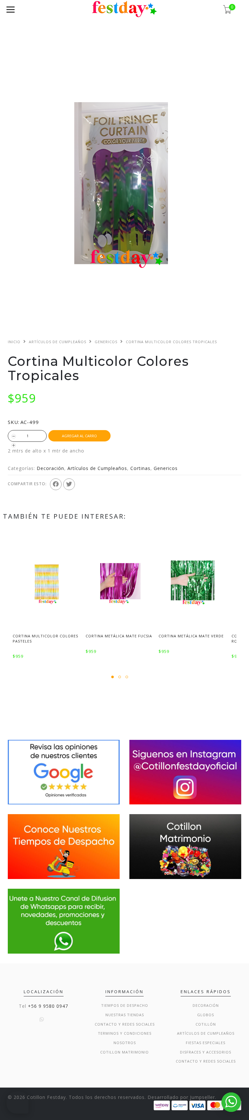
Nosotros (124, 1042)
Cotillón (206, 1024)
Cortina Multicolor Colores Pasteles (45, 638)
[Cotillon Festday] (64, 771)
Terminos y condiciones (124, 1033)
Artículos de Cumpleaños (57, 341)
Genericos (106, 341)
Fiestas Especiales (205, 1042)
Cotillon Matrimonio (124, 1052)
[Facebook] (56, 484)
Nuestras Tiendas (124, 1014)
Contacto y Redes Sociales (125, 1024)
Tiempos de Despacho (124, 1005)
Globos (205, 1014)
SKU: (13, 422)
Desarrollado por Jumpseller (181, 1097)
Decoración (50, 468)
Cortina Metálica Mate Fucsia (119, 635)
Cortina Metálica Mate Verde (191, 635)
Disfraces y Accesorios (205, 1052)
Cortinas (140, 468)
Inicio (14, 341)
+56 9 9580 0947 (48, 1006)
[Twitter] (69, 484)
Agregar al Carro (79, 435)
